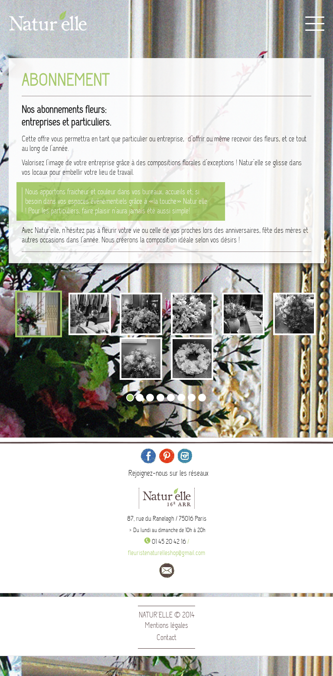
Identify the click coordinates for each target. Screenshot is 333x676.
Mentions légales (166, 625)
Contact (166, 637)
